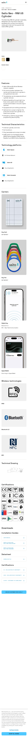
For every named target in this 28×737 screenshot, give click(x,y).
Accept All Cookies (14, 733)
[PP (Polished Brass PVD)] (3, 59)
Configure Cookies (14, 730)
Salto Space (10, 150)
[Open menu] (26, 2)
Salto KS (9, 162)
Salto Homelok (11, 175)
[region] (14, 723)
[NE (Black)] (8, 59)
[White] (3, 68)
